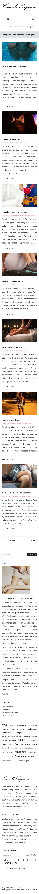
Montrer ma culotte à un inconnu (16, 493)
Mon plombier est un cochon (14, 212)
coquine (20, 733)
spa (36, 756)
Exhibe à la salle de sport (13, 281)
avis (4, 724)
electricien (4, 740)
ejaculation (34, 736)
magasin (21, 748)
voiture (21, 761)
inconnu (34, 744)
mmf (3, 752)
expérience (7, 744)
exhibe (21, 739)
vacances (15, 761)
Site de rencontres (24, 756)
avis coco (12, 725)
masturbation (29, 748)
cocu (14, 733)
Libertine (10, 748)
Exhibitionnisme (7, 70)
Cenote (19, 889)
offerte (9, 752)
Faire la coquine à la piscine (14, 66)
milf (36, 748)
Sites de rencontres (9, 716)
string (4, 761)
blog (13, 729)
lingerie (16, 748)
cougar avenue (33, 733)
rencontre (20, 751)
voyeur (27, 760)
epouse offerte (12, 740)
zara (32, 761)
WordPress (7, 891)
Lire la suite (10, 106)
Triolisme (9, 761)
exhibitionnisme (32, 740)
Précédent (12, 540)
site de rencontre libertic (7, 756)
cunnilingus (11, 736)
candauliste (6, 733)
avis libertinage (5, 729)
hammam (27, 744)
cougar (26, 733)
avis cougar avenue (21, 725)
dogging (27, 736)
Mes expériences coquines (21, 70)
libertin (4, 748)
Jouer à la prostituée (11, 420)
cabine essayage (20, 729)
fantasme (19, 744)
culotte (4, 736)
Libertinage (5, 142)
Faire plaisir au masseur (12, 347)
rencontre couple (33, 752)
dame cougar (19, 736)
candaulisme (32, 729)
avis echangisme (33, 725)
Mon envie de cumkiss (11, 139)
